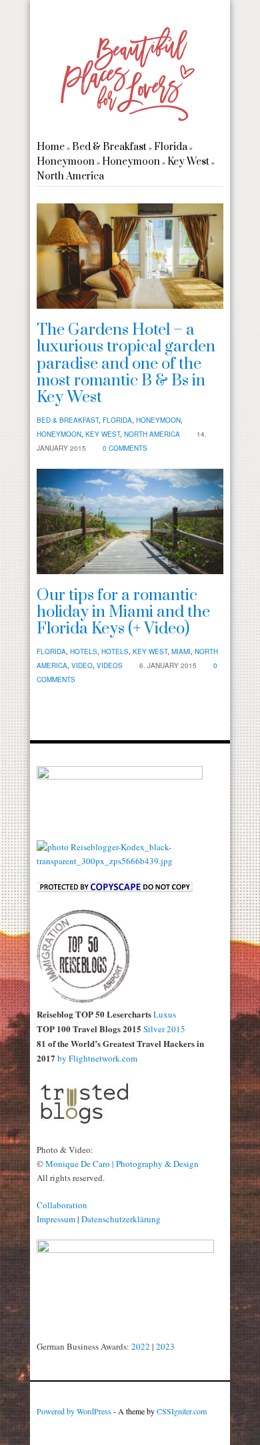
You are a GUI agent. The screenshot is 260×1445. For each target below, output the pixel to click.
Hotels (83, 651)
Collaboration (62, 1205)
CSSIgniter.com (182, 1411)
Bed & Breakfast (109, 147)
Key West (188, 161)
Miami (181, 651)
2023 (165, 1346)
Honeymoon (66, 161)
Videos (110, 665)
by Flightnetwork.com (96, 1058)
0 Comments (125, 448)
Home (51, 147)
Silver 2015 (164, 1029)
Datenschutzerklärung (121, 1219)
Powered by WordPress (74, 1411)
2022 (140, 1346)
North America (70, 176)
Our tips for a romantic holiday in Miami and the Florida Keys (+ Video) (123, 612)
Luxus (164, 1014)
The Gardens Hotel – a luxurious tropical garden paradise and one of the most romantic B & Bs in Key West (126, 363)
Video (82, 665)
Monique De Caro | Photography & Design (122, 1164)
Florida (170, 147)
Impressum (56, 1219)
